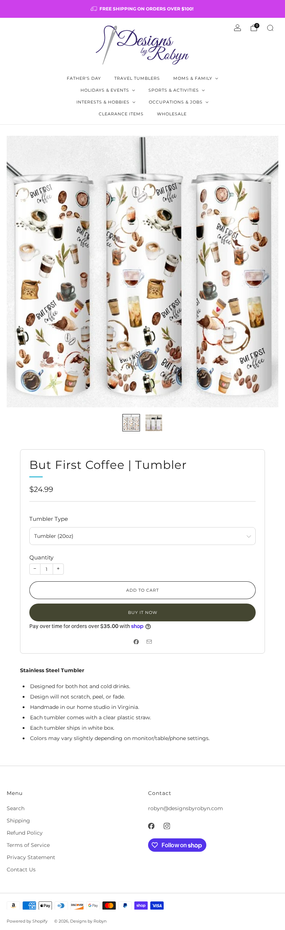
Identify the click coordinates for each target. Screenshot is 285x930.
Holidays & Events (105, 90)
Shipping (18, 820)
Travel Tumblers (137, 78)
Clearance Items (121, 113)
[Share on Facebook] (136, 641)
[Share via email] (149, 641)
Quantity (41, 557)
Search (15, 808)
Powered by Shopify (27, 921)
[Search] (270, 28)
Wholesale (172, 113)
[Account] (237, 28)
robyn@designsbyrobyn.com (185, 808)
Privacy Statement (31, 857)
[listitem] (142, 9)
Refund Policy (25, 832)
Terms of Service (28, 845)
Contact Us (21, 869)
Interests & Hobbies (103, 102)
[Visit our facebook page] (151, 826)
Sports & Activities (173, 90)
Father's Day (84, 78)
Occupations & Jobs (176, 102)
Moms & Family (192, 78)
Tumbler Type (48, 518)
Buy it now (142, 612)
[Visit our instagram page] (166, 826)
